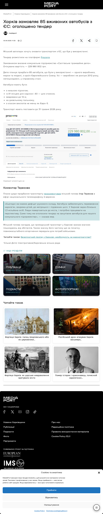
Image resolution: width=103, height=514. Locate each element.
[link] (5, 412)
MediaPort (7, 14)
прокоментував (52, 194)
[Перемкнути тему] (96, 507)
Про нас (56, 422)
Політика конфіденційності (56, 511)
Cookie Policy (39, 511)
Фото (6, 436)
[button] (99, 472)
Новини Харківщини (22, 14)
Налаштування (51, 505)
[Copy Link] (97, 40)
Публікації (8, 427)
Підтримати (9, 441)
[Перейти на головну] (51, 4)
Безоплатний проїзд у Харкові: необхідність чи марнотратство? (56, 237)
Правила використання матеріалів (70, 432)
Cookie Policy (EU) (61, 436)
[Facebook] (73, 40)
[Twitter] (81, 40)
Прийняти (51, 490)
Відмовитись (51, 498)
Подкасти (8, 432)
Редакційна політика (63, 427)
